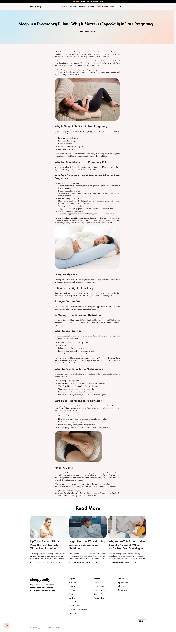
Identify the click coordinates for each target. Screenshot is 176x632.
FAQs (71, 594)
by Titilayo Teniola (37, 562)
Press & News (102, 6)
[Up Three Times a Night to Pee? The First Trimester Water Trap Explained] (49, 527)
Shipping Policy (99, 594)
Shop (63, 6)
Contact (119, 6)
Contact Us (98, 582)
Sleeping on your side (66, 186)
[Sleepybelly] (35, 6)
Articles (72, 586)
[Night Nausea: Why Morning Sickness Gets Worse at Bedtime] (88, 527)
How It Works (74, 606)
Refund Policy (99, 598)
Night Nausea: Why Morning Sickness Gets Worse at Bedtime (87, 545)
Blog (112, 6)
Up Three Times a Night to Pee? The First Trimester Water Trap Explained (46, 545)
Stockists (82, 6)
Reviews (73, 6)
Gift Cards (73, 582)
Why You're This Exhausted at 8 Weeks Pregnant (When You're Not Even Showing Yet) (126, 545)
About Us (91, 6)
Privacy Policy (99, 586)
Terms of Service (100, 590)
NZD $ (141, 621)
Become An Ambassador (78, 609)
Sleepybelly (39, 628)
